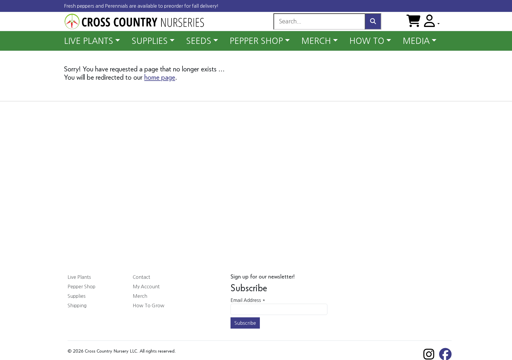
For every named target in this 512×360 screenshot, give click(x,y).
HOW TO (366, 41)
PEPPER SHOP (256, 41)
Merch (140, 296)
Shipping (77, 305)
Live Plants (79, 277)
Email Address (248, 300)
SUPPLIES (150, 41)
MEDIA (416, 41)
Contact (141, 277)
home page (159, 77)
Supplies (77, 296)
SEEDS (198, 41)
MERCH (316, 41)
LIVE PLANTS (88, 41)
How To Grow (148, 305)
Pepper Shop (81, 286)
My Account (146, 286)
